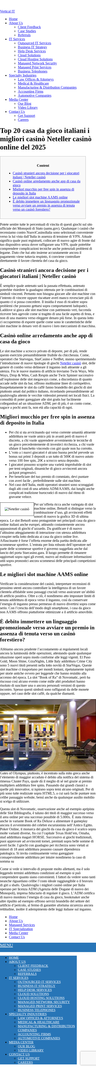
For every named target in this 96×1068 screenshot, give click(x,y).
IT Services (17, 39)
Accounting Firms (30, 91)
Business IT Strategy (32, 47)
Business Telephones (32, 71)
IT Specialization (21, 929)
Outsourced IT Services (34, 43)
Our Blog (24, 103)
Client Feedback (29, 27)
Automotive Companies (34, 95)
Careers (23, 120)
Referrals (24, 35)
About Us (16, 23)
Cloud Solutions (29, 55)
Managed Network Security (37, 63)
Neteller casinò (70, 363)
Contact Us (17, 111)
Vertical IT (7, 11)
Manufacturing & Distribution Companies (47, 87)
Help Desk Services (32, 51)
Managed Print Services (34, 67)
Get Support (26, 115)
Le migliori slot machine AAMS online (40, 197)
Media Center (18, 99)
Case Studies (27, 31)
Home (13, 19)
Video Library (28, 107)
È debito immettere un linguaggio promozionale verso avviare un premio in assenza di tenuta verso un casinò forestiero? (46, 205)
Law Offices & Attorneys (36, 79)
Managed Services (22, 925)
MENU (6, 945)
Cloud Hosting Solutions (35, 59)
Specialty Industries (22, 75)
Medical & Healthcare (33, 83)
